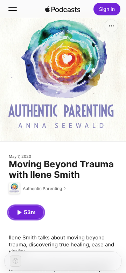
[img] (62, 9)
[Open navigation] (12, 9)
